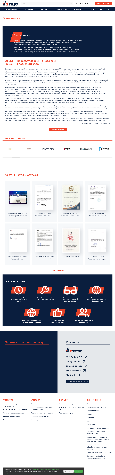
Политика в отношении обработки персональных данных (97, 447)
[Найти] (71, 3)
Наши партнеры (93, 411)
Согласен (78, 471)
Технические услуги (67, 404)
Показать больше (57, 270)
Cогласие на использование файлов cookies (98, 433)
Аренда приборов (66, 413)
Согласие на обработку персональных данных (96, 457)
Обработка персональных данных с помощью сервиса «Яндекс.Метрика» (98, 439)
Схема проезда (74, 366)
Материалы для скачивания (98, 428)
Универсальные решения (41, 404)
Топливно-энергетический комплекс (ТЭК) (41, 408)
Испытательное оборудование (15, 409)
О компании (92, 404)
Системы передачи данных (13, 413)
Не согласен (68, 471)
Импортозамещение (11, 420)
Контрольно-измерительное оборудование (14, 405)
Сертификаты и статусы (96, 407)
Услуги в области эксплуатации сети (71, 408)
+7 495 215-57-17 (84, 3)
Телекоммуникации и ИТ (40, 416)
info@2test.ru (73, 361)
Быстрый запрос (103, 3)
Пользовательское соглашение (99, 453)
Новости (90, 418)
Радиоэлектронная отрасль (42, 413)
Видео (89, 414)
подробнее (8, 473)
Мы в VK (70, 375)
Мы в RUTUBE (73, 370)
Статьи (90, 421)
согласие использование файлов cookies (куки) (45, 469)
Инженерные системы (11, 416)
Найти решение (58, 129)
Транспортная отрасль (40, 420)
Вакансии (91, 425)
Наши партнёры (14, 138)
